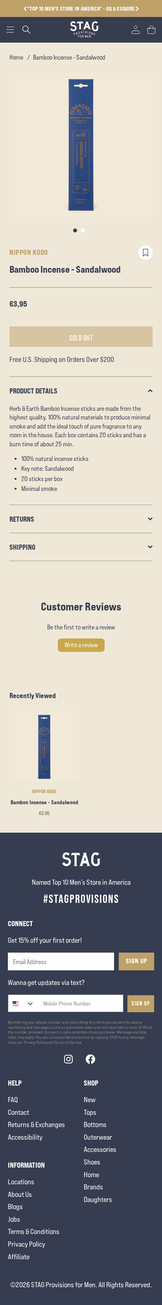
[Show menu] (10, 29)
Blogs (15, 1206)
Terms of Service (68, 1043)
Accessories (100, 1149)
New (90, 1099)
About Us (20, 1194)
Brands (93, 1187)
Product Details (33, 390)
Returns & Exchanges (36, 1124)
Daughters (98, 1199)
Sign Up (136, 961)
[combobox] (21, 1003)
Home (16, 57)
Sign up (140, 1003)
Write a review (81, 645)
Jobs (14, 1219)
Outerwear (98, 1137)
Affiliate (18, 1257)
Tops (90, 1112)
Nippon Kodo (28, 252)
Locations (21, 1182)
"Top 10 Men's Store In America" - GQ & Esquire (81, 8)
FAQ (13, 1099)
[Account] (135, 29)
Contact (18, 1112)
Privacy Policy (26, 1244)
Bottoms (95, 1124)
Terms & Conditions (33, 1231)
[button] (137, 8)
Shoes (92, 1162)
